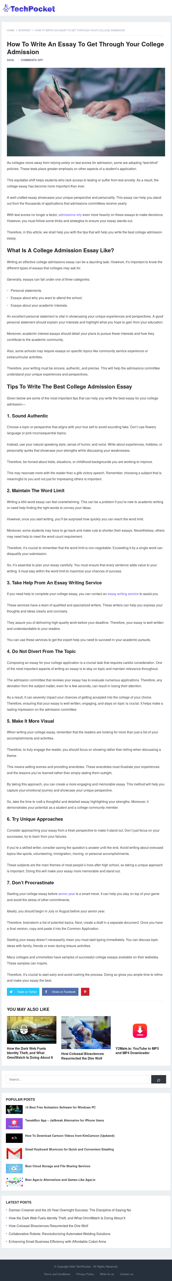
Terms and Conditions (57, 1274)
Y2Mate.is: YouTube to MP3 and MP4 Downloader (137, 1050)
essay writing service (123, 593)
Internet (24, 30)
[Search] (158, 1079)
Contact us (126, 1274)
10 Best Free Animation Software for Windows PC (60, 1107)
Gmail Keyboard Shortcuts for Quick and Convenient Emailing (69, 1149)
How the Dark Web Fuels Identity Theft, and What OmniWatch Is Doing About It (30, 1053)
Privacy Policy (85, 1274)
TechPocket (83, 1266)
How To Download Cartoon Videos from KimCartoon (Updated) (70, 1135)
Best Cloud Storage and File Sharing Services (57, 1166)
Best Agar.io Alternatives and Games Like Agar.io (60, 1180)
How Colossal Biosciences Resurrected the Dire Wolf (82, 1056)
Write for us (107, 1274)
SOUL (10, 60)
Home (10, 30)
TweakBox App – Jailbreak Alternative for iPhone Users (64, 1120)
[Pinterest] (85, 992)
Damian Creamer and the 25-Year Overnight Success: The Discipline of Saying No (70, 1210)
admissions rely (70, 214)
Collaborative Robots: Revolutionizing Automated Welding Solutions (59, 1233)
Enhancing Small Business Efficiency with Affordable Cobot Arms (57, 1241)
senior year (66, 893)
